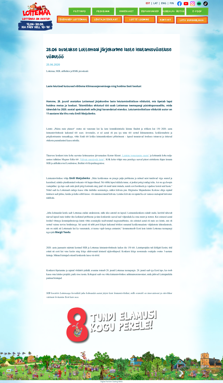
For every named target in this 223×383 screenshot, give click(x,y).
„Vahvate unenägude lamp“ (91, 159)
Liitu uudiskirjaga (192, 20)
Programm (103, 11)
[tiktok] (205, 3)
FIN (172, 3)
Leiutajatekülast (106, 19)
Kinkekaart (127, 11)
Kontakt (165, 19)
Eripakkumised (150, 11)
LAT (155, 3)
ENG (163, 3)
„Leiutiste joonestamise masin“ (135, 155)
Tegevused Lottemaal (72, 19)
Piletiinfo (79, 11)
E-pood (197, 11)
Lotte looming (139, 19)
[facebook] (179, 3)
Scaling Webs (117, 381)
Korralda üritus (174, 11)
